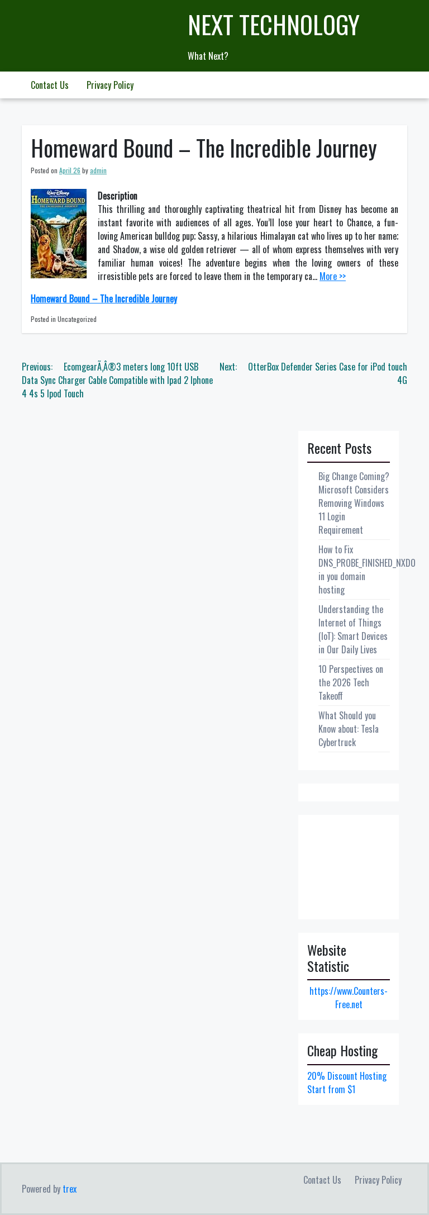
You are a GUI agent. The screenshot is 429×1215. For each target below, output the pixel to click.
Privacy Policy (110, 85)
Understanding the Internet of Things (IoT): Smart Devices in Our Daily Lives (353, 629)
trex (70, 1188)
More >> (333, 276)
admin (98, 170)
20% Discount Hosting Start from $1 (347, 1082)
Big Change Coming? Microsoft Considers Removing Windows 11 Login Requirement (353, 503)
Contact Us (50, 85)
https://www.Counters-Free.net (348, 997)
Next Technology (274, 24)
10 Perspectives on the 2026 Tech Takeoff (350, 682)
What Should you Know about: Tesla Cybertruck (348, 729)
